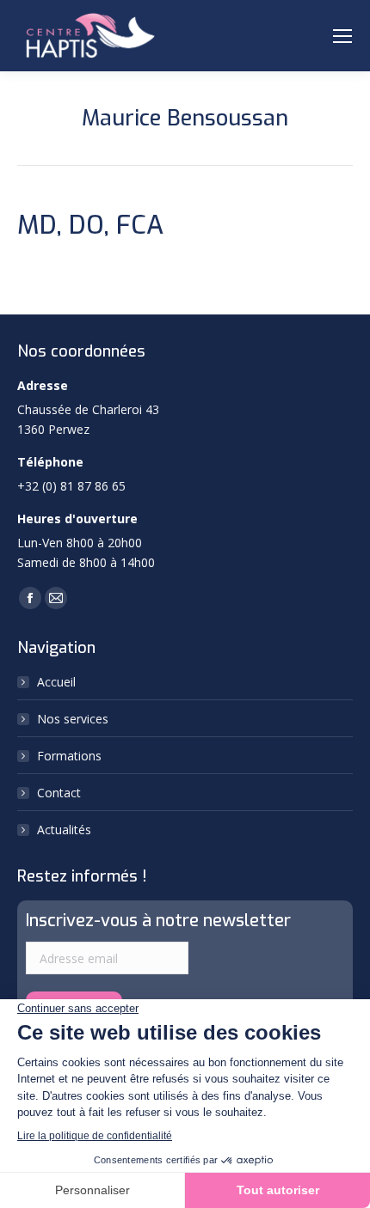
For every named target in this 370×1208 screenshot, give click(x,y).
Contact (59, 792)
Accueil (56, 682)
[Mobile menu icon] (342, 36)
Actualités (64, 829)
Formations (69, 755)
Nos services (72, 719)
